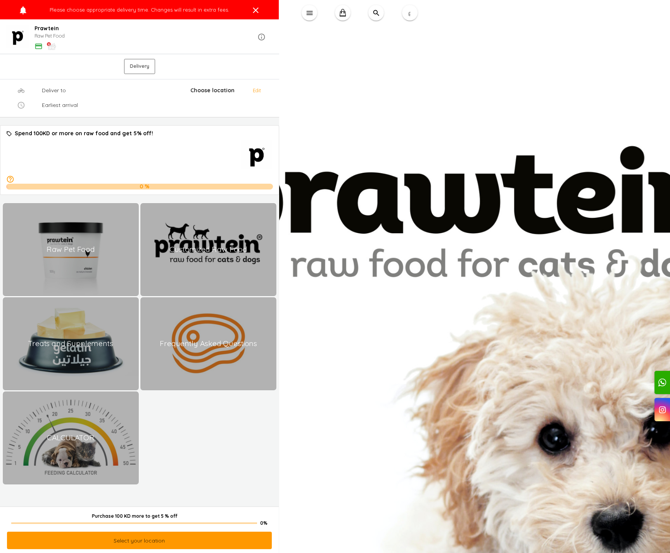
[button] (139, 37)
